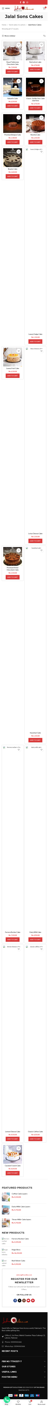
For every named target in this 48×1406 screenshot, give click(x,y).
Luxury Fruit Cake (12, 368)
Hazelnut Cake (35, 733)
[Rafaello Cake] (12, 87)
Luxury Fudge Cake (35, 334)
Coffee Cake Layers (19, 1194)
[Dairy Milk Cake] (35, 838)
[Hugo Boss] (6, 1252)
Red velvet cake (35, 62)
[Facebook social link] (20, 2)
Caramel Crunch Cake (13, 1166)
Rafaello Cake (13, 98)
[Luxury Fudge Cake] (35, 240)
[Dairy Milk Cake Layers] (6, 1209)
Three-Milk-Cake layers (21, 1219)
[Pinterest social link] (24, 2)
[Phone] (7, 1399)
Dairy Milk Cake (35, 932)
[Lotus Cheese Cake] (35, 440)
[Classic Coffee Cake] (35, 1038)
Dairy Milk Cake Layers (21, 1207)
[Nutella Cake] (35, 123)
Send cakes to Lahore (17, 25)
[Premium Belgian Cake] (12, 123)
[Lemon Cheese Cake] (12, 1038)
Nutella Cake (35, 135)
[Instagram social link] (24, 1300)
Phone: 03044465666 (13, 1342)
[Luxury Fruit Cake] (12, 357)
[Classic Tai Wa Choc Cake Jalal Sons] (35, 87)
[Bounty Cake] (12, 157)
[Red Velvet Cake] (6, 1263)
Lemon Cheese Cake (12, 1132)
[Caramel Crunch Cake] (12, 1154)
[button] (13, 71)
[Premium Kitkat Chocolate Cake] (12, 556)
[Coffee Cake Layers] (6, 1197)
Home (4, 25)
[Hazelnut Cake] (35, 639)
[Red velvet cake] (35, 50)
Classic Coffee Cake (35, 1132)
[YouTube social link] (28, 1300)
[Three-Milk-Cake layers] (6, 1222)
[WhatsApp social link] (27, 2)
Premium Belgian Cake (12, 135)
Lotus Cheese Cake (35, 534)
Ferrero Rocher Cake (12, 932)
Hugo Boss (16, 1250)
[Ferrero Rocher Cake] (12, 838)
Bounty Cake (12, 169)
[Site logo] (24, 8)
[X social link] (19, 1300)
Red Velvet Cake (18, 1261)
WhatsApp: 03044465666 (15, 1346)
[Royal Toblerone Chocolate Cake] (12, 50)
